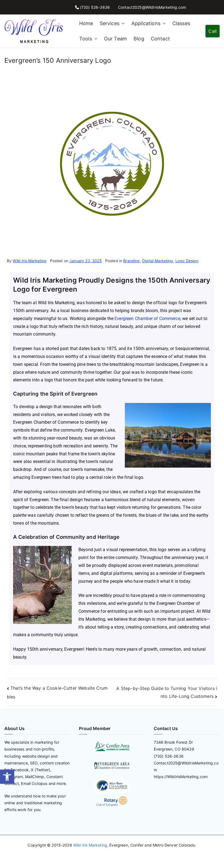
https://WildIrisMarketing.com (181, 776)
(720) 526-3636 (95, 7)
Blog (139, 38)
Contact (160, 38)
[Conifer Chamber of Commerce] (112, 746)
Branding (131, 260)
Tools (85, 38)
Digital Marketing (157, 260)
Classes (181, 23)
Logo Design (186, 260)
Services (109, 23)
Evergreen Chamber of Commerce (147, 318)
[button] (7, 777)
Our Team (115, 38)
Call (212, 31)
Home (86, 23)
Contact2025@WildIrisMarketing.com (152, 7)
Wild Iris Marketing (29, 260)
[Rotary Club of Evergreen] (112, 801)
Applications (145, 23)
